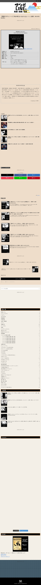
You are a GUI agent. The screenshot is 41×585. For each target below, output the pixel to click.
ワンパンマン (20, 385)
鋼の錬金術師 (20, 364)
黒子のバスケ (20, 330)
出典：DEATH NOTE (28, 48)
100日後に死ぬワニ (20, 367)
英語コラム (20, 312)
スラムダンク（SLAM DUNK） (20, 347)
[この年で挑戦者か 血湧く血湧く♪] (20, 484)
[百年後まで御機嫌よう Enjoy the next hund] (33, 523)
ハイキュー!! (20, 362)
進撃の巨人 (20, 344)
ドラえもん (20, 353)
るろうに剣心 (20, 384)
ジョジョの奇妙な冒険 (20, 335)
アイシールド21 (20, 313)
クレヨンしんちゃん (20, 328)
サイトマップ (3, 555)
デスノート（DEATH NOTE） (6, 167)
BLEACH (20, 371)
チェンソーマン (20, 345)
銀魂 (20, 327)
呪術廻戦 (20, 333)
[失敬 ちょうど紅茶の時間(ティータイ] (7, 459)
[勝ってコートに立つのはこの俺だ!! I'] (7, 484)
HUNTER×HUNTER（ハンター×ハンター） (20, 365)
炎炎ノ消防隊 (20, 321)
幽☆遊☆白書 (20, 381)
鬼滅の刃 (20, 324)
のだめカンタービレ (20, 359)
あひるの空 (20, 316)
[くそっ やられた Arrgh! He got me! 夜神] (7, 510)
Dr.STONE (20, 351)
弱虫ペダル (20, 382)
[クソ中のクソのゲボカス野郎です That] (20, 446)
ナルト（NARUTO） (20, 358)
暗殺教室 (20, 318)
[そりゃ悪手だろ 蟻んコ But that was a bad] (33, 484)
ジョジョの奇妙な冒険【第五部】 (21, 342)
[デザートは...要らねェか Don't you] (20, 510)
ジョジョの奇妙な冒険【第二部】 (21, 338)
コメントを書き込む (20, 278)
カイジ (20, 322)
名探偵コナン (20, 376)
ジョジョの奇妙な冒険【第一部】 (21, 336)
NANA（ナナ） (20, 356)
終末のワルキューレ (20, 332)
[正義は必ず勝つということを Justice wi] (33, 497)
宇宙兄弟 (20, 319)
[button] (39, 288)
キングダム (20, 325)
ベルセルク (20, 373)
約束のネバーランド (20, 378)
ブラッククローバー (20, 370)
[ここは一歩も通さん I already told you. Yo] (33, 446)
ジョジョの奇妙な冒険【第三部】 (21, 339)
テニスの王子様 (20, 350)
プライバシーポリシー (5, 556)
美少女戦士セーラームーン (20, 368)
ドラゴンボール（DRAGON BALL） (20, 355)
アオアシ (20, 315)
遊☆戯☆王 (20, 379)
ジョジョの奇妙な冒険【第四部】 (21, 341)
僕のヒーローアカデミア (20, 375)
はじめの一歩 (20, 361)
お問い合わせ (3, 554)
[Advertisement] (20, 25)
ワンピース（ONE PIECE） (20, 387)
